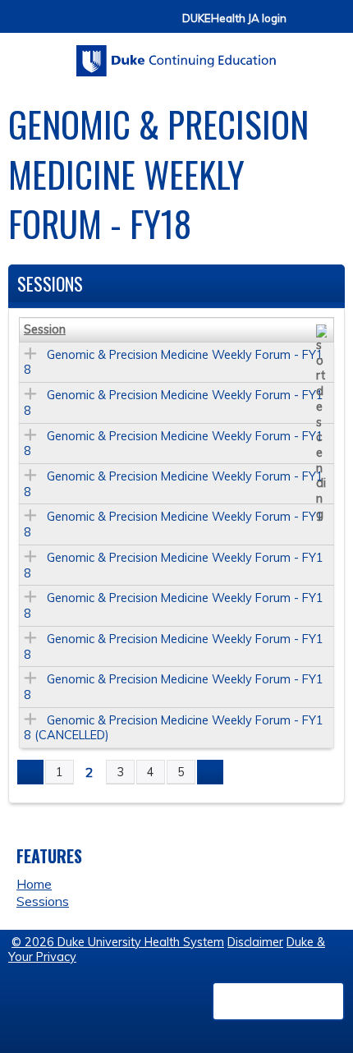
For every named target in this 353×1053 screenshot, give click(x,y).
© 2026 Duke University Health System (117, 942)
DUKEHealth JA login (234, 18)
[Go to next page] (210, 772)
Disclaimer (255, 942)
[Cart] (305, 26)
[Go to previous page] (30, 772)
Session (45, 329)
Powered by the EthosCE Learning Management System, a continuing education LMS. (278, 1001)
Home (34, 884)
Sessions (42, 901)
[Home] (176, 55)
